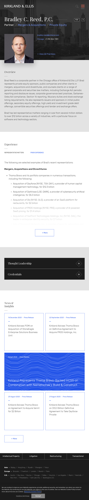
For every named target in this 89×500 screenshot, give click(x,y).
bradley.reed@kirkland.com (48, 35)
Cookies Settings (22, 496)
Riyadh (30, 467)
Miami (71, 475)
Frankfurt (24, 471)
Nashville (78, 475)
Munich (41, 471)
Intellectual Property (11, 456)
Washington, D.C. (48, 478)
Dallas (44, 475)
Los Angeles (62, 475)
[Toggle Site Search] (77, 6)
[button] (44, 263)
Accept (38, 496)
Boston (29, 475)
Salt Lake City (35, 478)
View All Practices (47, 54)
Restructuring (55, 456)
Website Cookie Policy (33, 491)
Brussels (16, 471)
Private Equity (58, 24)
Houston (52, 475)
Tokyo (46, 467)
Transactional (78, 456)
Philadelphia (23, 478)
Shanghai (38, 467)
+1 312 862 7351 (51, 39)
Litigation (33, 456)
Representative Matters (14, 153)
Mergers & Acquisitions (32, 24)
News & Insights (9, 304)
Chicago (40, 39)
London (33, 471)
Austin (12, 475)
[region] (44, 492)
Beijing (13, 467)
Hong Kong (21, 467)
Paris (48, 471)
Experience (11, 144)
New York (13, 478)
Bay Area (21, 475)
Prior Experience (37, 153)
